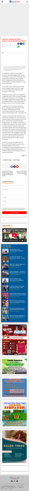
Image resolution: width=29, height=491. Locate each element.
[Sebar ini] (18, 44)
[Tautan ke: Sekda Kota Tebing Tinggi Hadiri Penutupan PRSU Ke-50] (5, 266)
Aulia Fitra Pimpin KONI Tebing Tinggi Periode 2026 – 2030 (17, 287)
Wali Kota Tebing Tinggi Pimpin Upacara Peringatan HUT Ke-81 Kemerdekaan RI (17, 301)
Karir (2, 488)
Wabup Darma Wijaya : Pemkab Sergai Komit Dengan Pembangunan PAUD (7, 173)
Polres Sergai (16, 160)
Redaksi (3, 487)
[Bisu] (22, 240)
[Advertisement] (14, 19)
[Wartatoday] (15, 1)
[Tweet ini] (21, 44)
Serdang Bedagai (10, 45)
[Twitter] (14, 166)
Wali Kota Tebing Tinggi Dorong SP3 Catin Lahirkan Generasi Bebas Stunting (17, 316)
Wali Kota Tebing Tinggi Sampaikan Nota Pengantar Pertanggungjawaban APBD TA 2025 (17, 279)
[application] (14, 235)
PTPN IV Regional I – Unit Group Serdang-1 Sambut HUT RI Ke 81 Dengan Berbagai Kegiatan (17, 272)
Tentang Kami (20, 486)
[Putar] (4, 240)
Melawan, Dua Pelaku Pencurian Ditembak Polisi (21, 172)
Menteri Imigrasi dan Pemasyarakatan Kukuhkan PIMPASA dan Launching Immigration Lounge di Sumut (17, 250)
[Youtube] (17, 166)
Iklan (6, 488)
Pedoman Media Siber (12, 487)
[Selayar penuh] (25, 240)
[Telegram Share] (23, 44)
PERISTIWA (4, 45)
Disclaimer (21, 487)
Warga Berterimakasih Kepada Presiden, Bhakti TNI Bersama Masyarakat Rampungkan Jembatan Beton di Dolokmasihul (18, 309)
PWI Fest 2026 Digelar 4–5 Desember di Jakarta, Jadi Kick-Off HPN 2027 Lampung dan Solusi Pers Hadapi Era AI (18, 257)
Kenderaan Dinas (7, 160)
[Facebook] (11, 166)
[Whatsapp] (18, 47)
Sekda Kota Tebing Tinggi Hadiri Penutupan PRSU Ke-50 (17, 265)
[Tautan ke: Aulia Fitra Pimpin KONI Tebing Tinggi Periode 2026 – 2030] (5, 288)
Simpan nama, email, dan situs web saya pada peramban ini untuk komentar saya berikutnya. (14, 208)
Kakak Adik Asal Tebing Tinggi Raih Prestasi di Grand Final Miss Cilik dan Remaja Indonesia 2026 (18, 294)
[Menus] (2, 1)
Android (11, 488)
